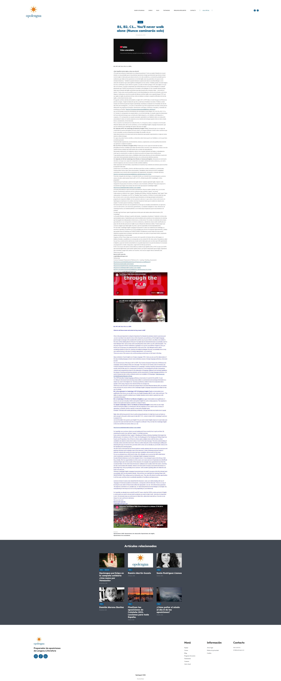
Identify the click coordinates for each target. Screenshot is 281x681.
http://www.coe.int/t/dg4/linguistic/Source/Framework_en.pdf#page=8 (132, 262)
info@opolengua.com (238, 650)
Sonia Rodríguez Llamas (169, 573)
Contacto (186, 661)
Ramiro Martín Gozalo (139, 573)
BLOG (157, 10)
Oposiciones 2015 (119, 533)
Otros (140, 22)
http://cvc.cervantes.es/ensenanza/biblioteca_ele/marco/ (140, 109)
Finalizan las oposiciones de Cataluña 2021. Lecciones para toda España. (138, 612)
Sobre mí (107, 569)
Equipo (186, 647)
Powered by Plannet (140, 678)
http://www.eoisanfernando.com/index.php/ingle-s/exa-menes (130, 265)
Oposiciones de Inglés (147, 533)
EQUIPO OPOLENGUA (139, 10)
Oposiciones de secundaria (122, 535)
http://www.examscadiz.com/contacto (124, 264)
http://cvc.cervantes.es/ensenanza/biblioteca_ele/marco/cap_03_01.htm (132, 174)
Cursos (186, 650)
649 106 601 (236, 647)
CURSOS (150, 10)
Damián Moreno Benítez (111, 607)
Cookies (209, 653)
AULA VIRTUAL (206, 10)
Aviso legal (210, 647)
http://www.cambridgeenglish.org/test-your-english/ (127, 187)
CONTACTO (193, 10)
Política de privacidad (213, 650)
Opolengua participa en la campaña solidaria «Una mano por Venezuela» (111, 577)
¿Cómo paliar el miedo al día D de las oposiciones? (168, 609)
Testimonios (187, 658)
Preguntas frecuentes (189, 656)
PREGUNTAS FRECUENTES (180, 10)
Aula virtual (187, 664)
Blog (185, 653)
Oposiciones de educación (133, 533)
